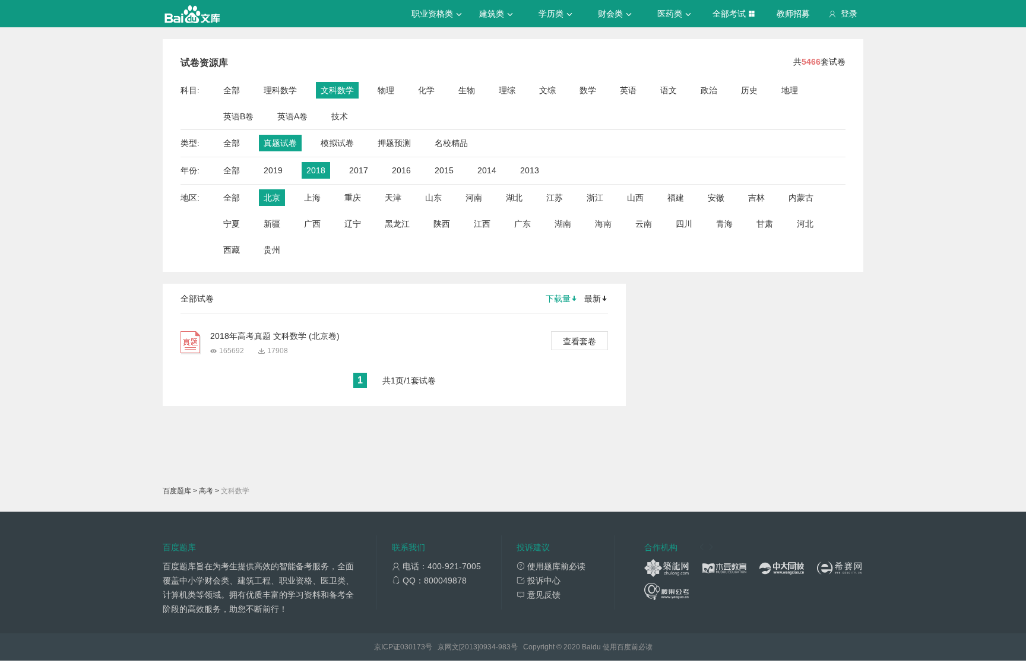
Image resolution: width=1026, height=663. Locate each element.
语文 (668, 90)
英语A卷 (292, 116)
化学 (426, 90)
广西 (312, 224)
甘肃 (764, 224)
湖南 (563, 224)
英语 (628, 90)
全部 (231, 90)
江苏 (554, 197)
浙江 (595, 197)
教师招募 (793, 13)
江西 (482, 224)
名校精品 (451, 143)
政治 (709, 90)
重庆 (352, 197)
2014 (486, 170)
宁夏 (231, 224)
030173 (412, 647)
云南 (643, 224)
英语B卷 (238, 116)
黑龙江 (397, 224)
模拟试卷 (337, 143)
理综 (507, 90)
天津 (393, 197)
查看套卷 (579, 341)
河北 (805, 224)
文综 (547, 90)
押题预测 (394, 143)
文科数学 (337, 90)
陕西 (441, 224)
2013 (529, 170)
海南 (603, 224)
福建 (675, 197)
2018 (315, 170)
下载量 (558, 298)
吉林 (756, 197)
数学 (588, 90)
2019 (273, 170)
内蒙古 (800, 197)
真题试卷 (280, 143)
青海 (724, 224)
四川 (684, 224)
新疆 (272, 224)
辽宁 (352, 224)
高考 (206, 491)
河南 (474, 197)
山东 (433, 197)
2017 (358, 170)
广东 (522, 224)
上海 (312, 197)
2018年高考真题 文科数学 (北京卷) (275, 336)
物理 (386, 90)
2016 (401, 170)
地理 (789, 90)
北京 (272, 197)
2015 (444, 170)
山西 (635, 197)
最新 (592, 298)
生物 (466, 90)
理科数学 (280, 90)
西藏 (231, 250)
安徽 (716, 197)
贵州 (272, 250)
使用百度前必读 (628, 647)
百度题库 (177, 491)
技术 (339, 116)
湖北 (514, 197)
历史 (749, 90)
